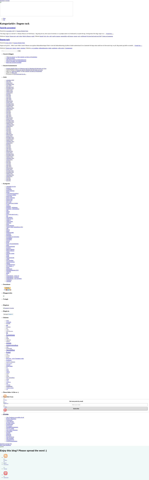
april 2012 (8, 165)
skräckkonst (9, 268)
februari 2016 (9, 101)
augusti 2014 (9, 126)
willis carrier (61, 48)
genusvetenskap (10, 225)
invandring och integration (12, 236)
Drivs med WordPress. (5, 445)
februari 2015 (9, 117)
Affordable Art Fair (11, 186)
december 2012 (10, 154)
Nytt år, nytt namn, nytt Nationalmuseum (16, 61)
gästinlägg (8, 222)
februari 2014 (9, 134)
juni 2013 (8, 145)
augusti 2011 (9, 176)
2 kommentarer (68, 48)
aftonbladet (8, 322)
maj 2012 (8, 163)
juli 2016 (8, 94)
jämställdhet (9, 238)
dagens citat (9, 196)
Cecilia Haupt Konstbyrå (12, 193)
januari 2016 (9, 102)
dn (7, 333)
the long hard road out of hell (94, 36)
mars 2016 (8, 99)
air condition (35, 48)
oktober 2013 (9, 140)
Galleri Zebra (9, 221)
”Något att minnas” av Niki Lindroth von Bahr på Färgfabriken (21, 57)
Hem (4, 18)
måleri (8, 372)
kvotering (8, 355)
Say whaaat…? (10, 266)
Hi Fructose (9, 425)
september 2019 (10, 80)
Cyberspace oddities (11, 195)
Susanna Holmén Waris (22, 31)
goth (17, 36)
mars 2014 (8, 133)
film (7, 337)
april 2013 (8, 148)
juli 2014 (8, 127)
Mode (7, 255)
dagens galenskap (10, 197)
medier (8, 252)
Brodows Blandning (11, 418)
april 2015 (8, 115)
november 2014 (10, 122)
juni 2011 (8, 179)
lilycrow (7, 357)
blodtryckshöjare (10, 190)
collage (7, 329)
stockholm (8, 382)
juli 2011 (8, 177)
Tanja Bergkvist (10, 437)
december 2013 (10, 137)
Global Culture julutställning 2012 (14, 227)
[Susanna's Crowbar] (8, 308)
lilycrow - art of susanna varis (15, 358)
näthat (7, 374)
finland (8, 211)
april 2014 (8, 131)
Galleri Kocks (9, 218)
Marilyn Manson (27, 36)
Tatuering (8, 271)
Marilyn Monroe (10, 250)
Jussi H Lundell (10, 428)
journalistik (9, 239)
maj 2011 (8, 180)
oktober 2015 (9, 106)
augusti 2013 (9, 143)
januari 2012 (9, 169)
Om (4, 19)
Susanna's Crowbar (4, 0)
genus (7, 224)
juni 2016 (8, 95)
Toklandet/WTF (10, 439)
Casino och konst (10, 58)
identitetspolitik (10, 232)
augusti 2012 (9, 159)
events (7, 204)
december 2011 (10, 170)
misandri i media (10, 253)
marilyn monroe (9, 363)
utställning (9, 386)
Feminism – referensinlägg (12, 209)
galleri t (8, 341)
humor (7, 231)
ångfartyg (8, 188)
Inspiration (8, 235)
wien (7, 389)
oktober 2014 (9, 123)
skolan (7, 267)
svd (7, 383)
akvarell (8, 323)
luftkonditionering (43, 48)
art (7, 325)
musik (32, 36)
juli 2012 (8, 161)
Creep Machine (10, 421)
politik (7, 259)
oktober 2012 (9, 157)
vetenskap (22, 48)
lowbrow (8, 248)
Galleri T (8, 220)
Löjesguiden (9, 431)
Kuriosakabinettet (10, 246)
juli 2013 (8, 144)
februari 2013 (9, 151)
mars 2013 (8, 150)
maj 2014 (8, 130)
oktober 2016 (9, 91)
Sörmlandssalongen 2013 (12, 270)
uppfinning (54, 48)
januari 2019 (9, 83)
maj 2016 (8, 97)
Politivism (8, 434)
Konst (7, 242)
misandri (8, 364)
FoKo (7, 213)
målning (7, 373)
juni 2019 (8, 81)
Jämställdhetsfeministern (12, 427)
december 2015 (10, 104)
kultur (20, 36)
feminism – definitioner (12, 207)
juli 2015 (8, 110)
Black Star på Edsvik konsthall (13, 62)
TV (7, 274)
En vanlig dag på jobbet (12, 203)
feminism (8, 206)
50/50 (7, 320)
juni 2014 (8, 129)
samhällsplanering (10, 264)
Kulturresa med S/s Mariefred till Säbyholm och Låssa (33, 68)
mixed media (9, 366)
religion (8, 263)
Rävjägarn (8, 435)
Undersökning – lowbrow (12, 277)
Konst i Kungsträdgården (12, 243)
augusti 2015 (9, 109)
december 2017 (10, 87)
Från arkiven (9, 217)
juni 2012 (8, 162)
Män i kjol (14, 72)
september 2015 (10, 108)
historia (14, 48)
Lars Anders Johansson (12, 430)
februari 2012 (9, 168)
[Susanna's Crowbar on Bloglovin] (8, 314)
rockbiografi (84, 36)
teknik (18, 48)
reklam (7, 380)
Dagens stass (9, 199)
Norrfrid (8, 432)
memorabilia (64, 36)
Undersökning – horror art (12, 275)
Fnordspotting (9, 424)
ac (31, 48)
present (75, 36)
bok (45, 36)
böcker (7, 36)
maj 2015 (8, 113)
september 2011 (10, 175)
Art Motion (9, 189)
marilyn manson (56, 36)
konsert (8, 241)
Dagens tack (13, 36)
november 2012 (10, 155)
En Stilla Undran (10, 423)
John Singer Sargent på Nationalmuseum (16, 59)
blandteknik (8, 327)
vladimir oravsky (10, 387)
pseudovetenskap (10, 262)
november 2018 (10, 84)
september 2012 (10, 158)
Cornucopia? (9, 420)
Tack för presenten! (8, 28)
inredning (8, 234)
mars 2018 (8, 85)
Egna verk (8, 202)
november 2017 (10, 88)
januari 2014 (9, 136)
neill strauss (70, 36)
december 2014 (10, 120)
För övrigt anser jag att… (20, 74)
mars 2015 (8, 116)
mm (7, 367)
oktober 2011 (9, 173)
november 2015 (10, 105)
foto (7, 215)
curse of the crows (9, 331)
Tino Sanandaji (10, 438)
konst (8, 352)
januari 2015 (9, 119)
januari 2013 (9, 152)
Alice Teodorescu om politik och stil (15, 417)
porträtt (7, 379)
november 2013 (10, 138)
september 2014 (10, 124)
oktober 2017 (9, 90)
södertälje (8, 384)
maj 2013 (8, 147)
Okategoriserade (10, 257)
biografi (41, 36)
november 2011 (10, 172)
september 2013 (10, 141)
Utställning (9, 280)
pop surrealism (9, 260)
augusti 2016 (9, 92)
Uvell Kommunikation (11, 441)
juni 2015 (8, 112)
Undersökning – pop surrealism (14, 278)
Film (7, 210)
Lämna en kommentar (107, 36)
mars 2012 (8, 166)
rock (79, 36)
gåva (47, 36)
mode (7, 369)
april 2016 (8, 98)
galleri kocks (8, 339)
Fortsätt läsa (109, 33)
